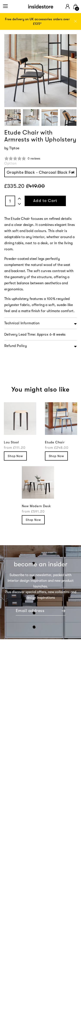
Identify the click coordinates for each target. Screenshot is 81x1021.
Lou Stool (11, 442)
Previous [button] (8, 117)
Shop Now (15, 456)
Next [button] (73, 117)
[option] (40, 21)
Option (10, 163)
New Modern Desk (36, 506)
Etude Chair (55, 442)
